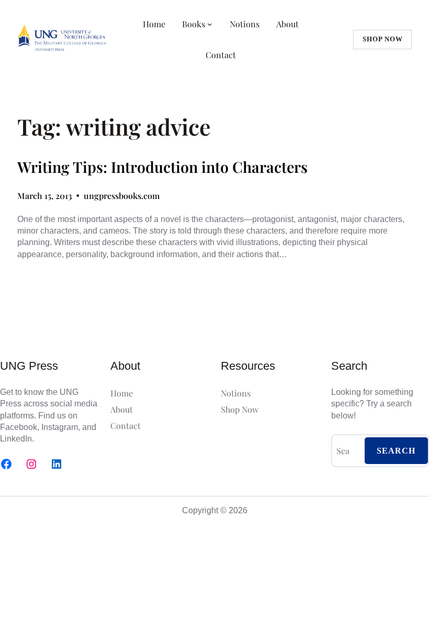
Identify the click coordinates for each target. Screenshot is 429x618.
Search (396, 450)
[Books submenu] (209, 24)
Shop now (383, 39)
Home (154, 23)
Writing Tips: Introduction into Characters (162, 166)
